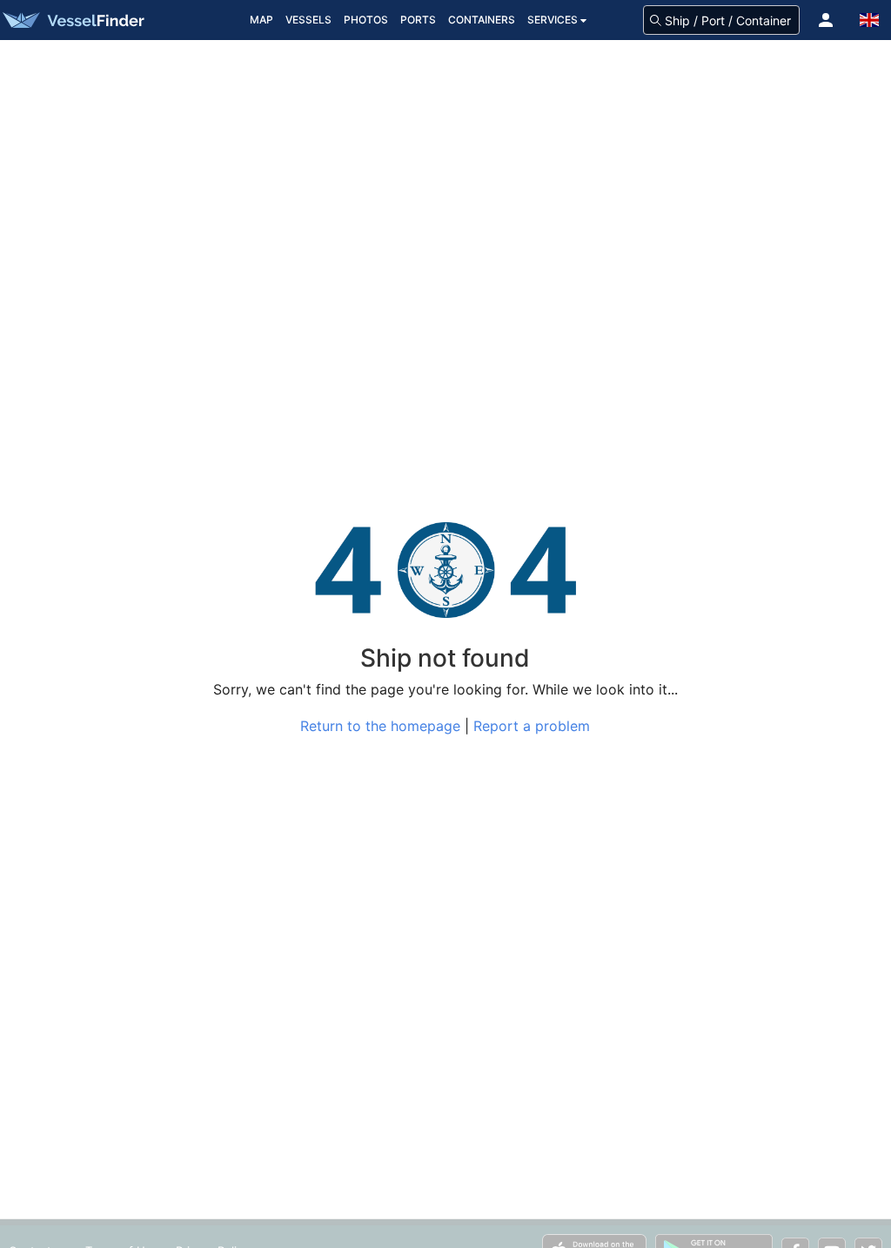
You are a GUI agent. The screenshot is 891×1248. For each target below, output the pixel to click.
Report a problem (531, 726)
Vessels (308, 19)
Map (261, 19)
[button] (825, 20)
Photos (366, 19)
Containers (481, 19)
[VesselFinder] (72, 20)
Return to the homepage (380, 726)
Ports (418, 19)
